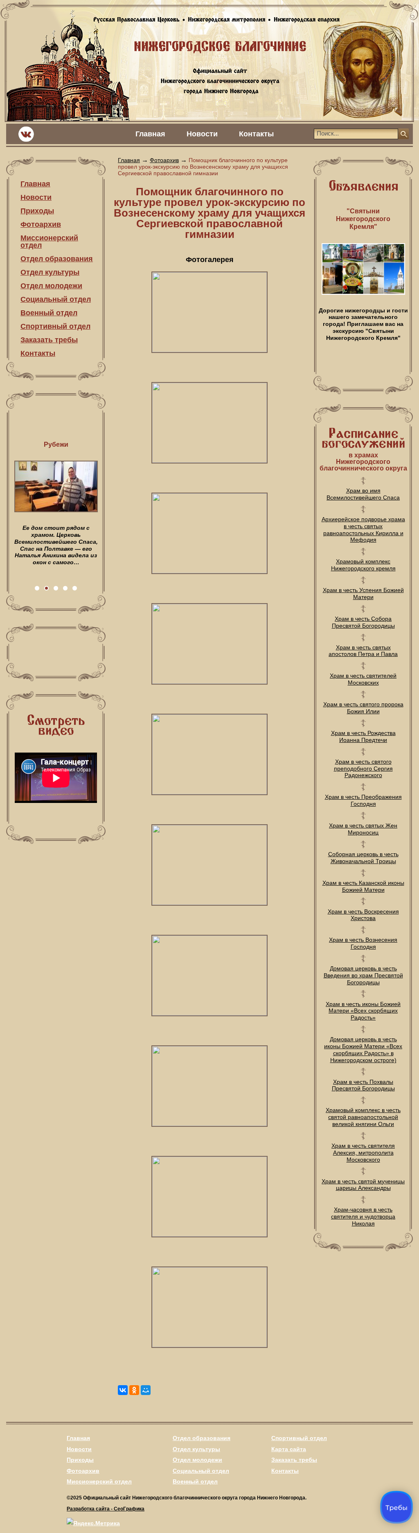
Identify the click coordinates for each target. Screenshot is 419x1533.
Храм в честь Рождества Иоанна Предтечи (363, 736)
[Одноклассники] (134, 1390)
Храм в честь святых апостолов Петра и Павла (363, 651)
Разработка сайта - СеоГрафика (105, 1509)
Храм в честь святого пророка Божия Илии (363, 707)
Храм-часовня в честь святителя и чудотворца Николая (363, 1216)
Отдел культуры (49, 272)
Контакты (256, 134)
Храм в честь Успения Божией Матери (363, 593)
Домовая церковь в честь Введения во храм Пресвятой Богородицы (363, 975)
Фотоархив (40, 224)
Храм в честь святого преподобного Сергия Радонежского (363, 768)
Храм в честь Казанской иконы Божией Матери (363, 886)
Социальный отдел (55, 299)
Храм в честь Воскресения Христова (363, 915)
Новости (202, 134)
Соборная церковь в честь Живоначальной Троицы (363, 857)
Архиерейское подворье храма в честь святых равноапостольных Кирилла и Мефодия (363, 529)
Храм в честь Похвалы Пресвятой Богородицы (363, 1085)
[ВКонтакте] (123, 1390)
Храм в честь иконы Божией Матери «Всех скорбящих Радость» (363, 1011)
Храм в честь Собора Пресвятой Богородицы (363, 622)
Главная (150, 134)
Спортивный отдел (55, 326)
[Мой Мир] (146, 1390)
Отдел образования (56, 259)
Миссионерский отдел (49, 241)
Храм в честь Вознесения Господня (363, 943)
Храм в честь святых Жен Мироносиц (363, 829)
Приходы (37, 211)
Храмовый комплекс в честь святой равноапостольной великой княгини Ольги (363, 1117)
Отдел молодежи (51, 286)
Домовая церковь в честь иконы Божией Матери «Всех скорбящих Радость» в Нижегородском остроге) (363, 1049)
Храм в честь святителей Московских (363, 679)
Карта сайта (288, 1449)
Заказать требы (49, 340)
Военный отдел (48, 313)
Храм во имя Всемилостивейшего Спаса (363, 494)
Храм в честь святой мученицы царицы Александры (363, 1185)
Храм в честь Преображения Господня (363, 800)
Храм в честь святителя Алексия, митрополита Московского (363, 1152)
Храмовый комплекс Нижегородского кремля (363, 565)
